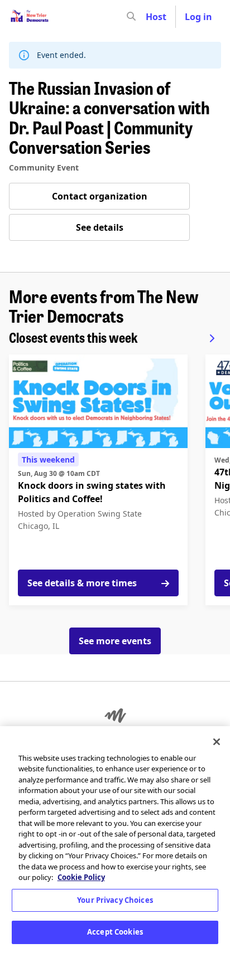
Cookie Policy (81, 877)
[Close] (216, 742)
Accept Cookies (115, 932)
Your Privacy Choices (115, 900)
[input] (151, 16)
